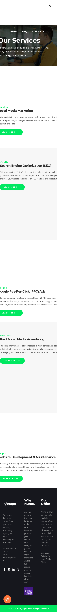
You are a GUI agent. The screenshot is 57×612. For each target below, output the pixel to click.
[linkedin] (13, 571)
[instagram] (9, 571)
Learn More (10, 187)
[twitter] (18, 571)
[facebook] (4, 571)
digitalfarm (27, 608)
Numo (17, 608)
